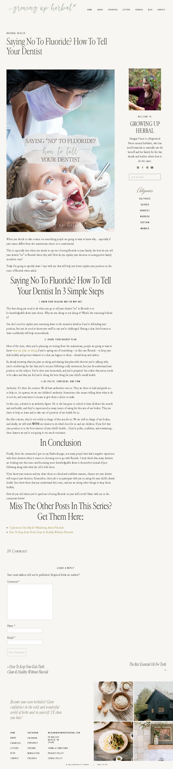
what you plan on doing (25, 350)
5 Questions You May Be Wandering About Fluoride (36, 527)
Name (11, 625)
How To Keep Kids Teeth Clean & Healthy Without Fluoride (41, 532)
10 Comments (17, 551)
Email (11, 637)
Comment (13, 581)
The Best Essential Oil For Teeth (147, 664)
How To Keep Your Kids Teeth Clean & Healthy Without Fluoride (27, 669)
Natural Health (16, 33)
